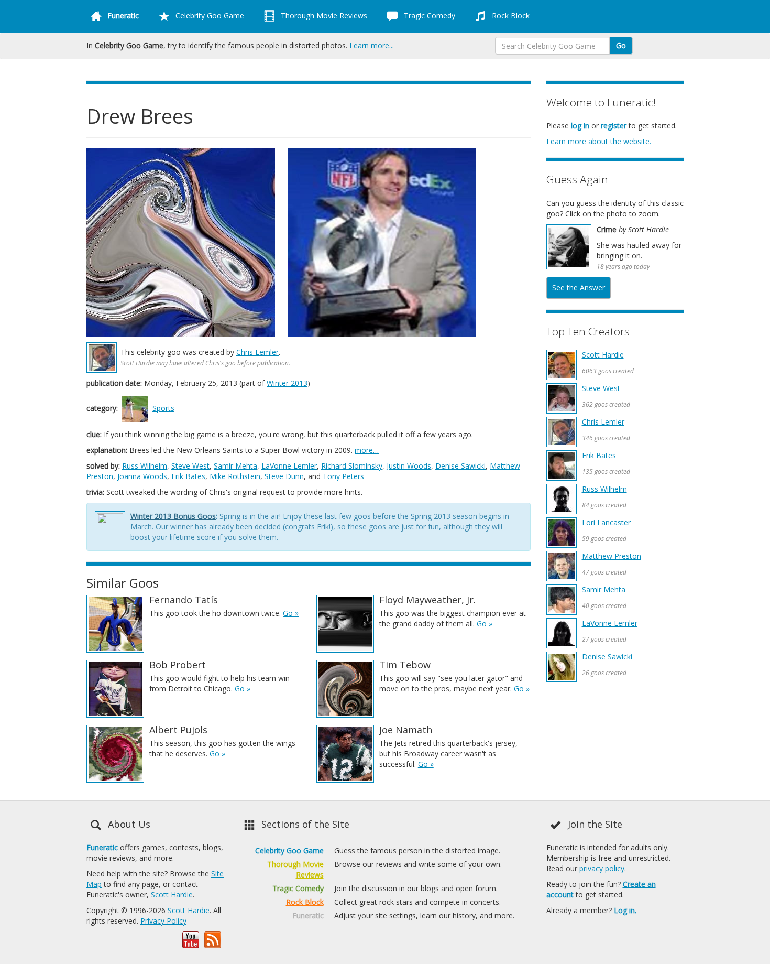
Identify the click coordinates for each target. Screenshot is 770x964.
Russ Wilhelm (144, 466)
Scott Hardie (603, 355)
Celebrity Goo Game (208, 15)
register (613, 126)
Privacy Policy (163, 921)
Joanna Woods (142, 476)
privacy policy (601, 868)
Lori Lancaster (606, 522)
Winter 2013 (287, 383)
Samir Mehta (235, 466)
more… (367, 450)
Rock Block (510, 15)
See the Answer (578, 288)
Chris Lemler (257, 352)
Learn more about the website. (598, 141)
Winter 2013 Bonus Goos (173, 516)
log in (580, 126)
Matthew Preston (611, 556)
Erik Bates (188, 476)
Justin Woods (409, 466)
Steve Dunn (284, 476)
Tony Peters (343, 476)
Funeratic (102, 847)
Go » (291, 613)
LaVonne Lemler (289, 466)
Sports (163, 408)
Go (621, 45)
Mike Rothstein (235, 476)
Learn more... (371, 45)
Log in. (625, 910)
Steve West (190, 466)
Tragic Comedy (428, 15)
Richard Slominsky (351, 466)
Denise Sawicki (460, 466)
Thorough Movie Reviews (323, 15)
